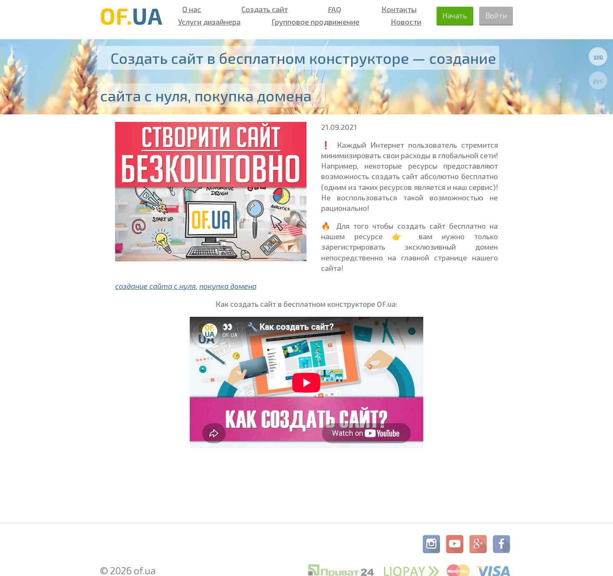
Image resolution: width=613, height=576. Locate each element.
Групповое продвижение (315, 21)
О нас (191, 9)
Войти (496, 15)
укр (598, 56)
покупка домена (227, 286)
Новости (406, 21)
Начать (454, 15)
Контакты (399, 9)
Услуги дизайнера (209, 21)
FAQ (334, 9)
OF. (131, 15)
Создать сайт (264, 9)
